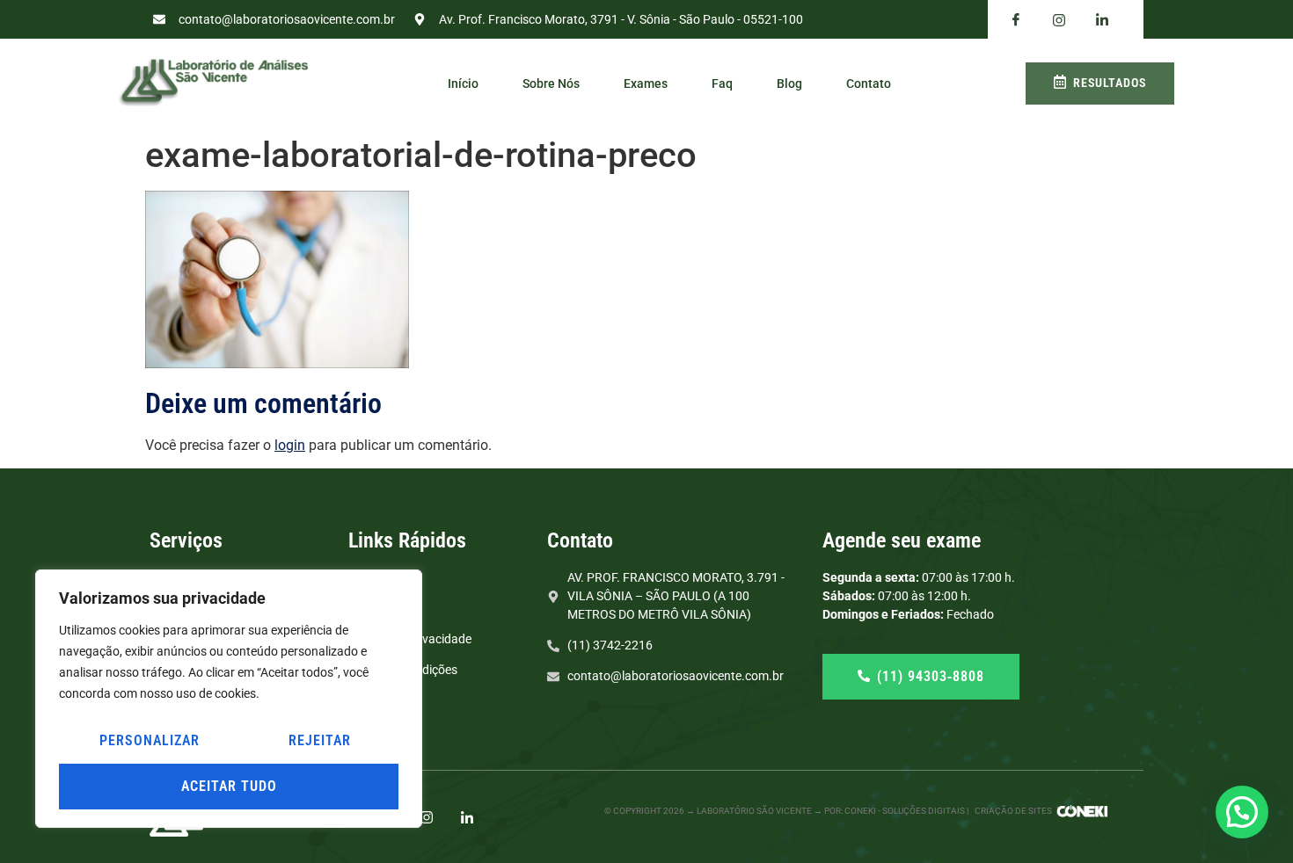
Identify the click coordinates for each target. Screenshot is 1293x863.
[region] (228, 698)
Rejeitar (320, 740)
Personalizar (149, 740)
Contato (868, 83)
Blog (789, 83)
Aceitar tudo (229, 786)
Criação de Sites (1013, 811)
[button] (1242, 812)
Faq (722, 83)
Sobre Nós (551, 83)
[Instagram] (426, 816)
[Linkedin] (1102, 20)
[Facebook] (1016, 20)
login (289, 445)
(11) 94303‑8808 (930, 676)
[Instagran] (1059, 20)
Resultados (1109, 83)
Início (463, 83)
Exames (646, 83)
